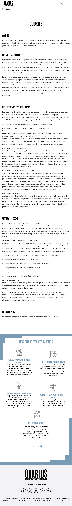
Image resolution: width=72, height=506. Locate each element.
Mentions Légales (49, 499)
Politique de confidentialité (40, 499)
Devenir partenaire (22, 499)
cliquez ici (37, 259)
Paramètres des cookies (65, 499)
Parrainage (14, 498)
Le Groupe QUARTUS (6, 499)
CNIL (57, 317)
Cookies (57, 498)
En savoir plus (34, 446)
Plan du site (31, 498)
